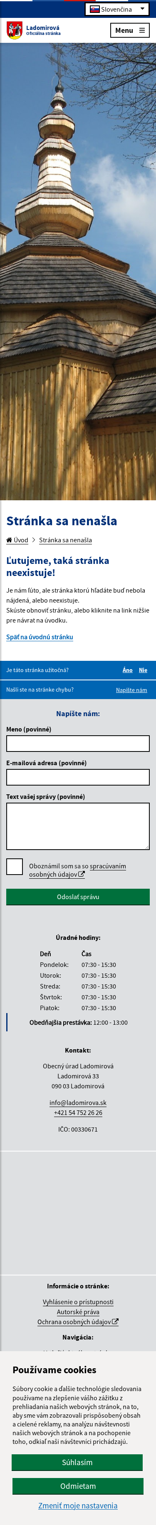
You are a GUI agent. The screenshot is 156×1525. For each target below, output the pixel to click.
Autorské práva (78, 1311)
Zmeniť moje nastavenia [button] (78, 1506)
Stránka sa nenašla (65, 540)
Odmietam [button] (78, 1486)
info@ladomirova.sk (78, 1102)
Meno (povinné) (29, 729)
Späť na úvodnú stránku (39, 637)
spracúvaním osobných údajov (77, 870)
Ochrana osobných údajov (74, 1321)
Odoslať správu (78, 896)
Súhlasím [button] (77, 1462)
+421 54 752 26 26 (78, 1112)
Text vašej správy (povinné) (45, 796)
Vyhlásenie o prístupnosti (78, 1302)
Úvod (20, 540)
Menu (124, 30)
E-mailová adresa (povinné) (46, 763)
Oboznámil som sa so (77, 870)
